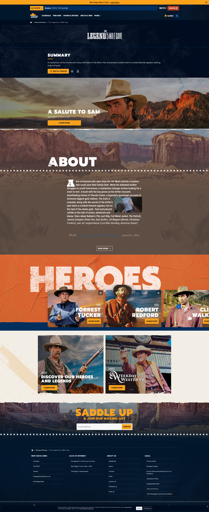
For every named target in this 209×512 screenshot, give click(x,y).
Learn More (114, 2)
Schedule (46, 16)
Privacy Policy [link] (128, 507)
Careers (111, 481)
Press (110, 492)
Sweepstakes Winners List (41, 476)
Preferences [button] (147, 508)
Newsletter (112, 461)
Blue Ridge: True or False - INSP (81, 466)
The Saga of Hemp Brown (79, 471)
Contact (111, 471)
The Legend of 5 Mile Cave (99, 235)
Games (35, 471)
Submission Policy (152, 479)
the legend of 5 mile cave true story (83, 461)
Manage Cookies (152, 466)
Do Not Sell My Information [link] (87, 508)
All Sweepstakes (38, 481)
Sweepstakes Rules (153, 484)
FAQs (110, 476)
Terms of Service (152, 489)
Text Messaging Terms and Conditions (159, 494)
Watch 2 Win (86, 16)
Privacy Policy (151, 461)
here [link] (69, 508)
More (96, 16)
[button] (207, 507)
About (111, 466)
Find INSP (57, 16)
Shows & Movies (70, 16)
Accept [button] (139, 508)
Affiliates (112, 486)
